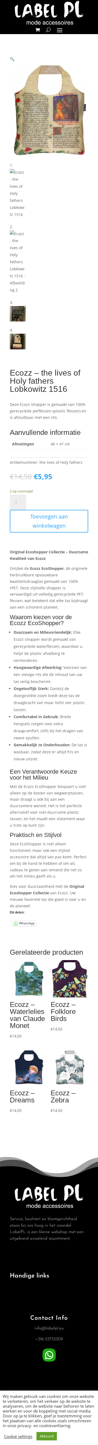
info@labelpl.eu (49, 1328)
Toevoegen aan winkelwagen (49, 521)
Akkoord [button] (47, 1436)
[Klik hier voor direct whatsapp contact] (49, 1362)
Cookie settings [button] (18, 1436)
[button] (12, 58)
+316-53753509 (49, 1339)
